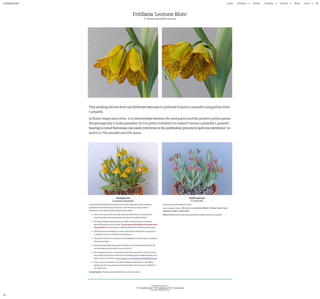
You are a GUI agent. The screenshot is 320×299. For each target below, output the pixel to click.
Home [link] (230, 3)
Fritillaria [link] (241, 3)
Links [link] (306, 3)
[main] (160, 15)
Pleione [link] (256, 3)
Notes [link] (297, 3)
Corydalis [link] (268, 3)
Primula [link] (284, 3)
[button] (317, 3)
